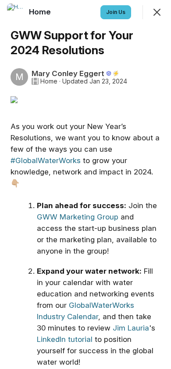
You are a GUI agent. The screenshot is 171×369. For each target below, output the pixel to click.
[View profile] (16, 12)
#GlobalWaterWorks (46, 160)
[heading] (41, 12)
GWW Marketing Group (77, 216)
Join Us (115, 12)
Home (48, 81)
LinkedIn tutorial (66, 339)
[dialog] (85, 184)
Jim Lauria (131, 328)
